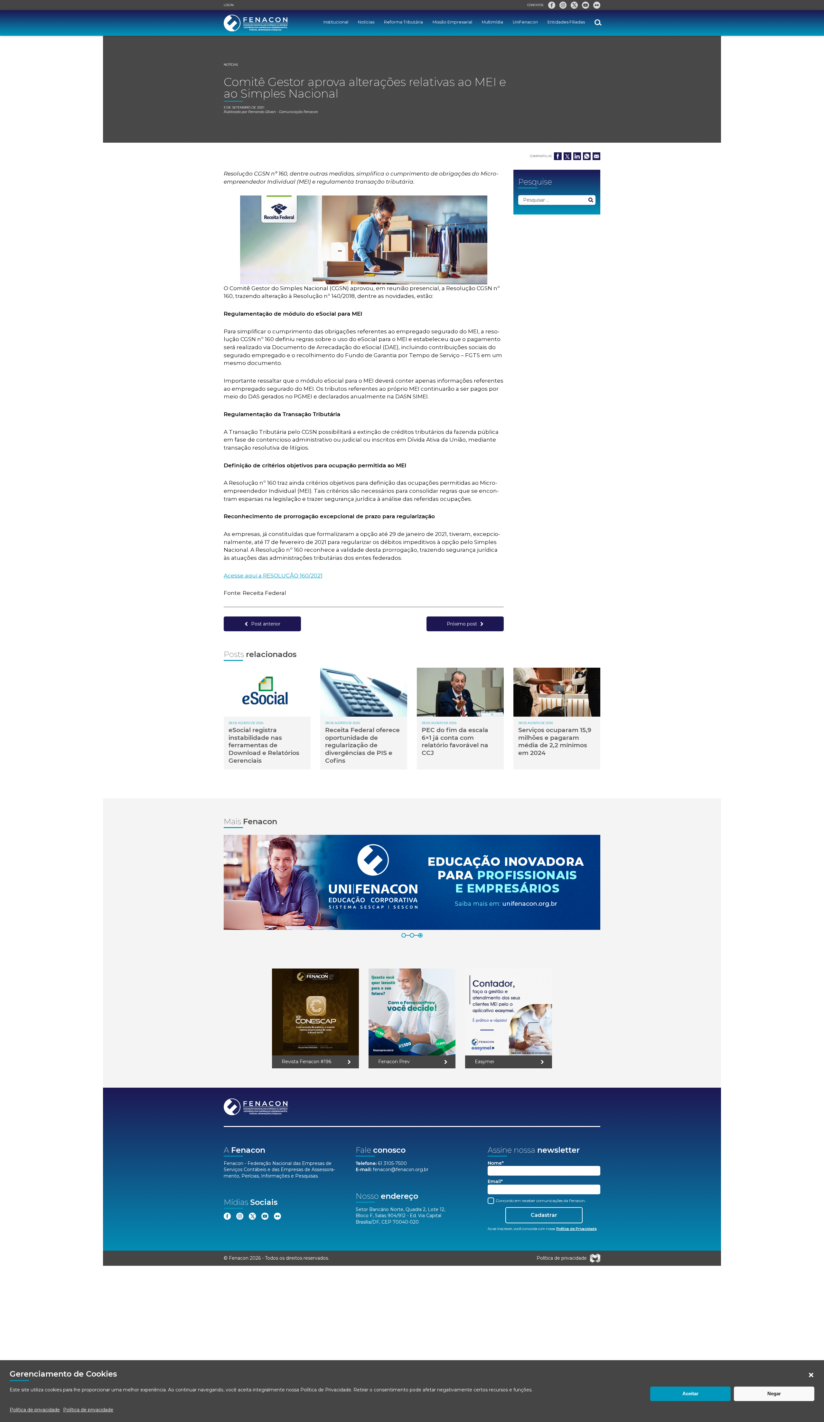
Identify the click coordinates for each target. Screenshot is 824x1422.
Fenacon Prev (394, 1061)
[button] (811, 1375)
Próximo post (462, 624)
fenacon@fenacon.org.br (400, 1169)
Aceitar (690, 1393)
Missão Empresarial (452, 22)
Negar (774, 1393)
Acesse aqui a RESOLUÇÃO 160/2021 (273, 575)
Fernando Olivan (262, 112)
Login (229, 5)
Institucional (335, 22)
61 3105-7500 (392, 1163)
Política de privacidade (35, 1410)
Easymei (484, 1061)
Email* (495, 1181)
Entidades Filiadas (566, 22)
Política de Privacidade (325, 1390)
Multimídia (492, 22)
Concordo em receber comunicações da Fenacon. (540, 1200)
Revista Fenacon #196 (306, 1061)
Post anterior (265, 624)
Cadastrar (544, 1215)
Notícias (366, 22)
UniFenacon (525, 22)
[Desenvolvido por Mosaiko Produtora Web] (595, 1258)
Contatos (535, 5)
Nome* (496, 1163)
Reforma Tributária (403, 22)
